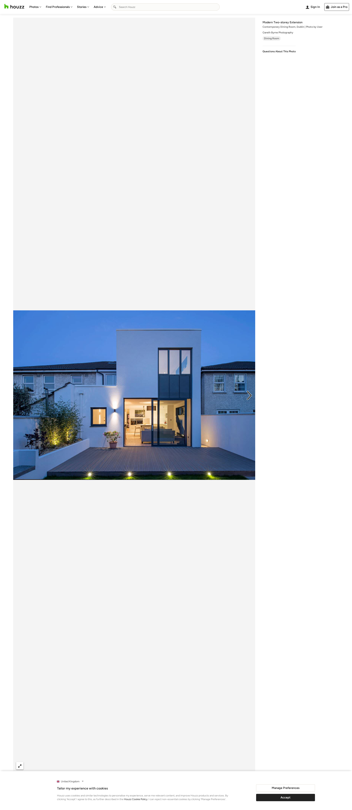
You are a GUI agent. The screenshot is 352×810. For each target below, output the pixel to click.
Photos (33, 7)
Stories (81, 7)
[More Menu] (248, 765)
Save (146, 765)
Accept (285, 797)
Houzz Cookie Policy (135, 799)
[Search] (114, 7)
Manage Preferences (285, 788)
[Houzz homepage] (14, 6)
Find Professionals (58, 7)
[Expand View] (19, 765)
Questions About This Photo (279, 51)
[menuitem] (35, 7)
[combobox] (165, 7)
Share (127, 765)
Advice (98, 7)
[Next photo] (249, 395)
